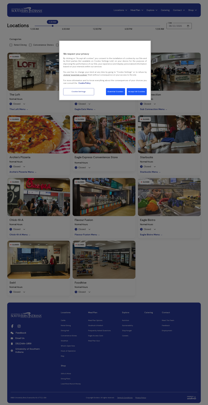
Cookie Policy (84, 83)
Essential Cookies (115, 92)
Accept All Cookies (136, 92)
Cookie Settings (79, 92)
